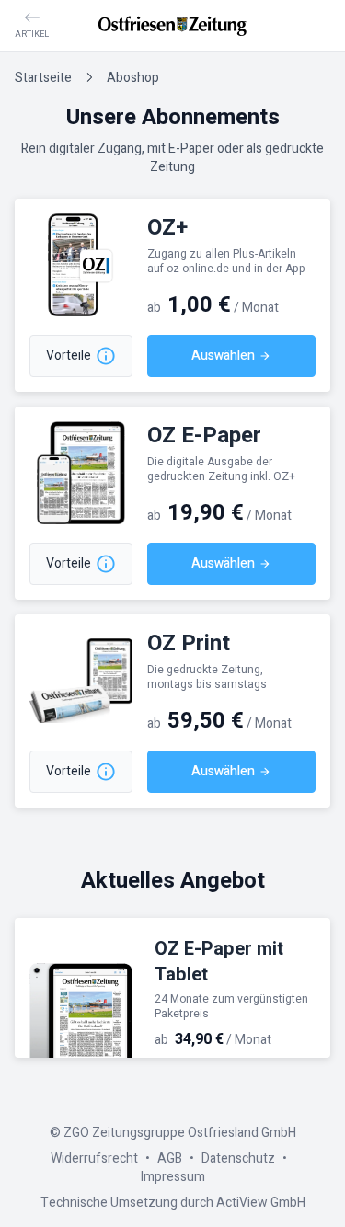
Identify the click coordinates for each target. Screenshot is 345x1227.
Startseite (43, 77)
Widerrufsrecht (94, 1158)
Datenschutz (238, 1158)
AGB (169, 1158)
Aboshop (133, 77)
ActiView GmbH (260, 1202)
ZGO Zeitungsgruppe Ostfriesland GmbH (179, 1132)
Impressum (173, 1177)
